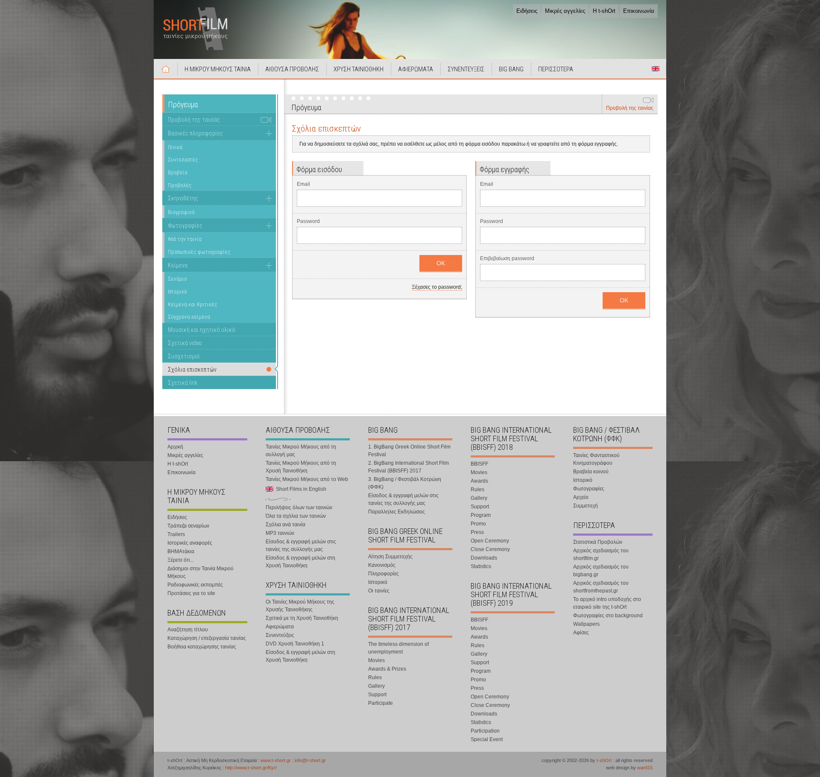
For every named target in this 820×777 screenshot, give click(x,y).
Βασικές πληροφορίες (195, 133)
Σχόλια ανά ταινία (285, 525)
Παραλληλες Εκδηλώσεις (396, 512)
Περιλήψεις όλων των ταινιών (299, 507)
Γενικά (175, 147)
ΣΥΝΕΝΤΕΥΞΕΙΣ (466, 69)
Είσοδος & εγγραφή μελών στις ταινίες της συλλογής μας (301, 545)
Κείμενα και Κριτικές (192, 304)
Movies (376, 660)
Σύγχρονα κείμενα (189, 317)
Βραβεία (177, 172)
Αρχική (166, 69)
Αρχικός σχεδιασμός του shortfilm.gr (601, 554)
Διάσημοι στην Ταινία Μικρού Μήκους (200, 572)
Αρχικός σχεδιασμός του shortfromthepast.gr (601, 587)
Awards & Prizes (387, 669)
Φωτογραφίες (185, 225)
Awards (479, 481)
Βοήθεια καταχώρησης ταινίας (201, 647)
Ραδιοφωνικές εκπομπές (195, 585)
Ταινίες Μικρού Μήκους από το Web (307, 479)
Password (308, 221)
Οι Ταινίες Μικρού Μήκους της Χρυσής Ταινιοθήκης (300, 606)
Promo (478, 524)
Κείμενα (177, 265)
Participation (485, 731)
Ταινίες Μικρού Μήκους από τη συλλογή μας (301, 450)
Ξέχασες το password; (437, 287)
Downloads (484, 558)
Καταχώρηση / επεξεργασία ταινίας (206, 638)
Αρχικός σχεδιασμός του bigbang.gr (601, 571)
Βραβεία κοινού (591, 472)
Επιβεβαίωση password (507, 258)
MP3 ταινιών (280, 533)
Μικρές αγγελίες (565, 11)
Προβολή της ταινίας (629, 108)
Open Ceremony (490, 541)
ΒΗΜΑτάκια (180, 551)
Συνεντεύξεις (280, 635)
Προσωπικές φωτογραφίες (199, 252)
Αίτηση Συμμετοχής (390, 557)
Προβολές (179, 185)
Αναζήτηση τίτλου (187, 630)
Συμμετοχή (585, 506)
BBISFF (479, 464)
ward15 (645, 767)
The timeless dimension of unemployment (398, 648)
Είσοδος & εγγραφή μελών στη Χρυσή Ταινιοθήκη (300, 562)
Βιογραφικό (181, 212)
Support (377, 695)
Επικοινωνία (638, 11)
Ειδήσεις (526, 11)
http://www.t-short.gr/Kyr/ (251, 767)
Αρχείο (581, 497)
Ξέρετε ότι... (180, 560)
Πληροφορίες (383, 574)
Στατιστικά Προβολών (597, 542)
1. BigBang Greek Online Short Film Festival (409, 450)
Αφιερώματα (280, 627)
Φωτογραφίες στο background (608, 616)
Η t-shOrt (604, 11)
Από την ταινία (185, 239)
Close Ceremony (490, 549)
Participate (380, 703)
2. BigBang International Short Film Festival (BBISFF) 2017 (408, 467)
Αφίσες (581, 633)
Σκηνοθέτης (183, 198)
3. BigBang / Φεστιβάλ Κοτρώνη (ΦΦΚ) (404, 483)
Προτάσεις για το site (191, 593)
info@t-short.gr (310, 760)
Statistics (481, 566)
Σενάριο (177, 279)
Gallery (376, 686)
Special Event (487, 739)
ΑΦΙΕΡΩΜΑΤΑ (415, 69)
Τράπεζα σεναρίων (188, 526)
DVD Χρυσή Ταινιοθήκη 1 (295, 644)
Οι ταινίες (379, 591)
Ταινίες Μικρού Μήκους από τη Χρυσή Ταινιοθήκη (301, 467)
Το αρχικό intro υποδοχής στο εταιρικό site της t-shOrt (607, 603)
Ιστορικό (177, 291)
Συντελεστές (183, 159)
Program (481, 515)
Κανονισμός (381, 565)
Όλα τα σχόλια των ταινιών (296, 516)
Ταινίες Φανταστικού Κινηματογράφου (596, 459)
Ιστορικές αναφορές (189, 543)
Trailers (176, 534)
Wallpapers (586, 624)
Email (303, 184)
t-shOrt (604, 760)
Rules (375, 677)
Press (477, 532)
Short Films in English (655, 69)
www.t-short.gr (276, 760)
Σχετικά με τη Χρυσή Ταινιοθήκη (302, 618)
